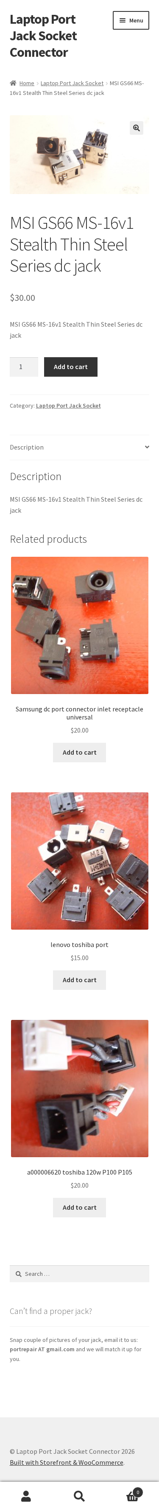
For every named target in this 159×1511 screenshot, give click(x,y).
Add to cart (71, 366)
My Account (26, 1496)
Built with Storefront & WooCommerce (66, 1462)
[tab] (80, 447)
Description (27, 447)
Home (27, 83)
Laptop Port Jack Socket (72, 83)
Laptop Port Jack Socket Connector (43, 36)
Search (79, 1496)
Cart (122, 1489)
